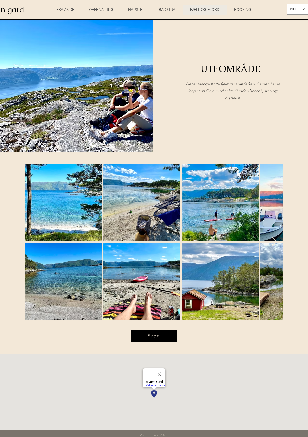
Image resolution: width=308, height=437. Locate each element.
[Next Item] (274, 242)
